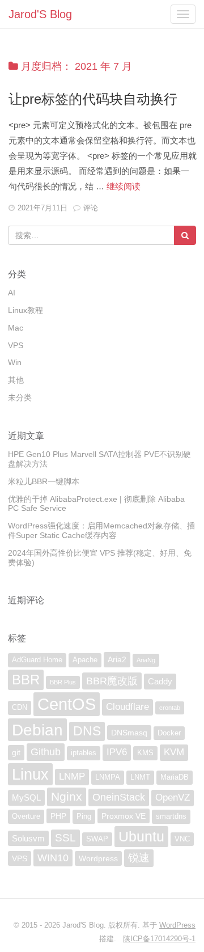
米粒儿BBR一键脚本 (43, 481)
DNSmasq (129, 732)
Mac (15, 327)
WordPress (177, 925)
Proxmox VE (123, 815)
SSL (65, 838)
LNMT (140, 777)
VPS (15, 345)
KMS (145, 753)
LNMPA (107, 777)
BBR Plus (63, 682)
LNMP (72, 776)
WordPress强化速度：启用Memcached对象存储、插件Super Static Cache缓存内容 (101, 530)
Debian (37, 730)
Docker (169, 733)
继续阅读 (124, 186)
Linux (30, 774)
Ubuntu (141, 836)
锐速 (139, 858)
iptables (83, 753)
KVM (174, 752)
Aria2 (117, 659)
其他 (16, 379)
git (16, 752)
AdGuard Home (37, 660)
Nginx (66, 796)
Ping (83, 816)
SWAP (97, 839)
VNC (182, 839)
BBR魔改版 (112, 681)
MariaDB (174, 777)
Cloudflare (127, 706)
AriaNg (146, 660)
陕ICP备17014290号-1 (159, 938)
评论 (90, 208)
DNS (87, 731)
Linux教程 (25, 310)
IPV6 (117, 752)
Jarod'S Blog (40, 14)
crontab (169, 707)
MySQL (26, 797)
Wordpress (98, 858)
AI (11, 292)
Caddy (160, 681)
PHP (58, 815)
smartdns (171, 816)
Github (46, 752)
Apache (85, 660)
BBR (26, 679)
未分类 (20, 397)
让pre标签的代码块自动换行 (92, 99)
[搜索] (185, 235)
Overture (26, 816)
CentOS (66, 704)
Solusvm (28, 838)
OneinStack (118, 797)
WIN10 (53, 858)
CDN (19, 708)
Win (15, 362)
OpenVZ (172, 797)
